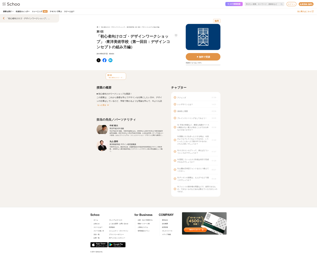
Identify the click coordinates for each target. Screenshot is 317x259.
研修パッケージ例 (144, 223)
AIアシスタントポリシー (117, 238)
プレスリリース (167, 231)
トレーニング (39, 11)
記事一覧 (97, 238)
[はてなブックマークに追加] (110, 60)
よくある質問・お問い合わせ (118, 223)
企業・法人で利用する (145, 220)
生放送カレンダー (23, 11)
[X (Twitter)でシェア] (99, 60)
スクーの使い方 (99, 231)
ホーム (96, 220)
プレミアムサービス (115, 220)
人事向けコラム (143, 227)
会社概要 (165, 223)
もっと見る (103, 105)
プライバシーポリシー (116, 234)
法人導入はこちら (304, 11)
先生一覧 (97, 234)
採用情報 (165, 227)
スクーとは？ (69, 11)
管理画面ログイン (144, 231)
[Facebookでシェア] (104, 60)
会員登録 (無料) (306, 4)
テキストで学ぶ (56, 11)
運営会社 (165, 220)
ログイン (291, 4)
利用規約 (112, 227)
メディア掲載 (166, 234)
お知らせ (97, 223)
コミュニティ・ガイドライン (118, 231)
